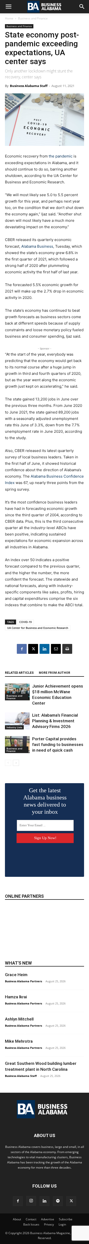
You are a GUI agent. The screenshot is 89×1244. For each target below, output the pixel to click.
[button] (8, 6)
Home (9, 18)
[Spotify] (58, 1201)
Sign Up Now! (45, 838)
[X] (33, 649)
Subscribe (65, 1219)
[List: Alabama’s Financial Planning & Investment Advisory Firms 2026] (17, 720)
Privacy (49, 1224)
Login (62, 1224)
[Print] (67, 649)
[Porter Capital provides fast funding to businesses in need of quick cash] (17, 744)
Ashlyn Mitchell (19, 1019)
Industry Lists (14, 727)
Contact (31, 1219)
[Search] (82, 6)
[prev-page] (8, 763)
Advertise (47, 1219)
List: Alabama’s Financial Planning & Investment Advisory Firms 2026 (55, 721)
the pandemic (60, 156)
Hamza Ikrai (16, 996)
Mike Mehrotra (19, 1041)
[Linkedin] (44, 649)
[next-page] (16, 763)
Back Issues (31, 1224)
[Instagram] (31, 1201)
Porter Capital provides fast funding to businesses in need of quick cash (57, 744)
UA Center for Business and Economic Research (37, 628)
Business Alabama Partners (23, 981)
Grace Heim (16, 974)
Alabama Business (37, 246)
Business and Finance (33, 18)
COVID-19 (25, 622)
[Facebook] (22, 649)
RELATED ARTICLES (19, 672)
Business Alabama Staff (28, 86)
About (17, 1219)
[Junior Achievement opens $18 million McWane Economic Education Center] (17, 691)
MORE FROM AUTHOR (54, 672)
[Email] (56, 649)
